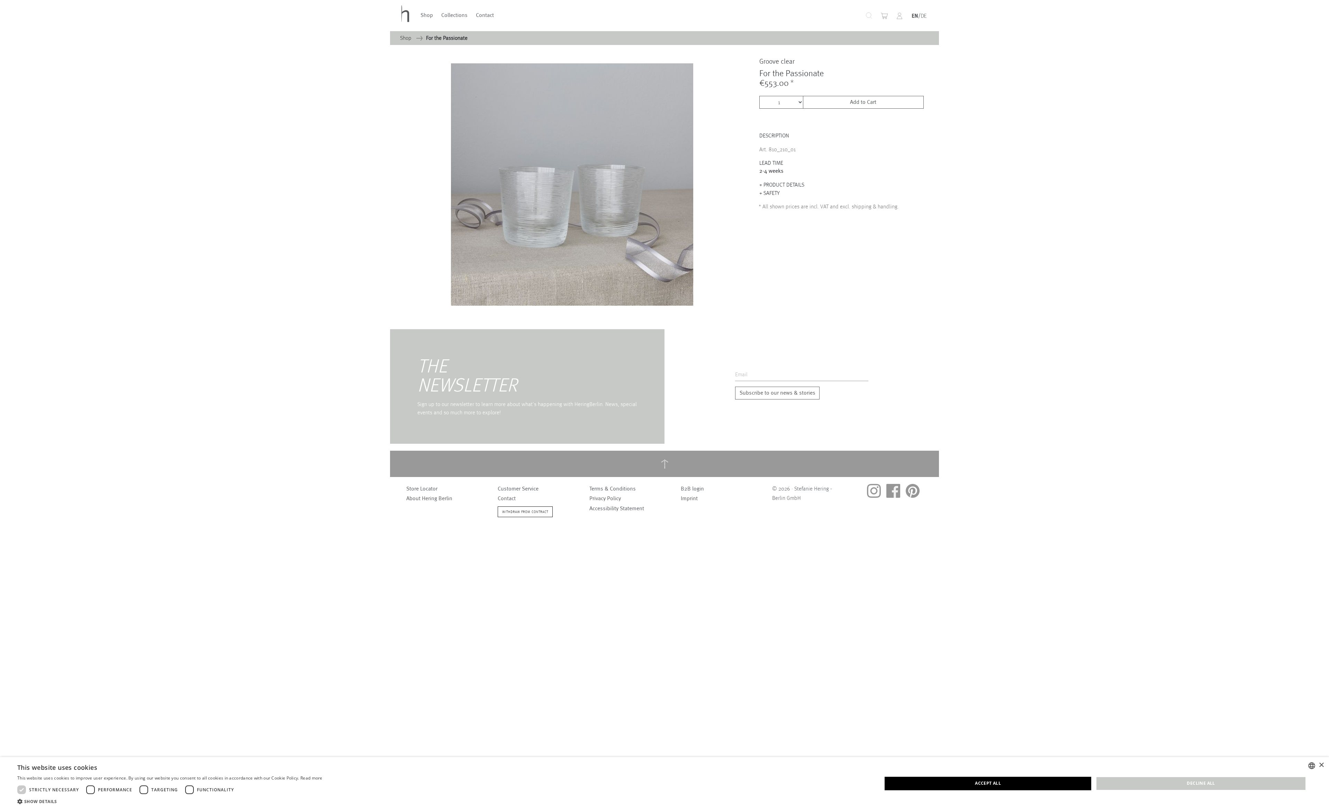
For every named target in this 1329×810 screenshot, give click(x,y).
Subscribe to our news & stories (777, 393)
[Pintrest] (913, 491)
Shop (427, 15)
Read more (311, 778)
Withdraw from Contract (525, 512)
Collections (454, 15)
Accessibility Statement (616, 508)
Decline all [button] (1201, 783)
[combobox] (844, 15)
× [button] (1321, 765)
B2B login (692, 489)
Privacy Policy (605, 498)
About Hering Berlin (429, 498)
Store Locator (421, 489)
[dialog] (664, 783)
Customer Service (518, 489)
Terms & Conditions (612, 489)
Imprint (689, 498)
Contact (485, 15)
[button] (899, 16)
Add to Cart (863, 102)
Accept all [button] (988, 783)
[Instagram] (874, 491)
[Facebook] (893, 491)
